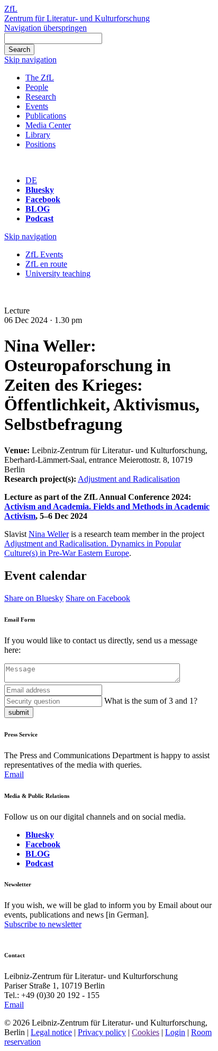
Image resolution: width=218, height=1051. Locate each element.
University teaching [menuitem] (57, 273)
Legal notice (51, 1032)
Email (14, 774)
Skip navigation (30, 59)
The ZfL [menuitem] (39, 77)
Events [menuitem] (36, 106)
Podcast (39, 218)
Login (175, 1032)
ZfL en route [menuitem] (46, 263)
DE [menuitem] (31, 180)
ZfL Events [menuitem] (44, 254)
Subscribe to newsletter (42, 924)
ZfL (10, 8)
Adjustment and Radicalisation (129, 478)
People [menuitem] (36, 87)
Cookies (145, 1032)
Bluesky (39, 189)
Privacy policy (102, 1032)
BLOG (37, 208)
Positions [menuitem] (40, 144)
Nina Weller (49, 533)
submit (18, 712)
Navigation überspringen (45, 27)
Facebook (42, 199)
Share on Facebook (98, 598)
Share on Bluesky (33, 598)
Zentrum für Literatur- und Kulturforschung (77, 18)
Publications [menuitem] (45, 115)
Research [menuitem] (40, 96)
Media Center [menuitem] (48, 125)
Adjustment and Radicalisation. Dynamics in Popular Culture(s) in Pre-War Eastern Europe (92, 548)
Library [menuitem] (37, 134)
